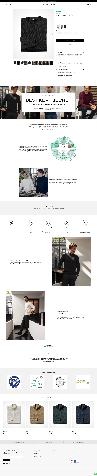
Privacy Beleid (36, 457)
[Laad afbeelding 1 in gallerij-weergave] (33, 34)
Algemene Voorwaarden (37, 456)
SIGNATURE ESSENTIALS (48, 397)
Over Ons (54, 450)
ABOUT (47, 4)
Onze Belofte (55, 451)
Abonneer (7, 460)
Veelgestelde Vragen (37, 450)
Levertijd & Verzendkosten (38, 451)
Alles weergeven (48, 399)
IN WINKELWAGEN (70, 40)
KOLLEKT (6, 472)
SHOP (43, 4)
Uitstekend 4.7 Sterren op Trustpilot (48, 1)
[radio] (58, 26)
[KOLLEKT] (8, 4)
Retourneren (36, 453)
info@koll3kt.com (73, 452)
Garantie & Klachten (37, 454)
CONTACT (53, 4)
